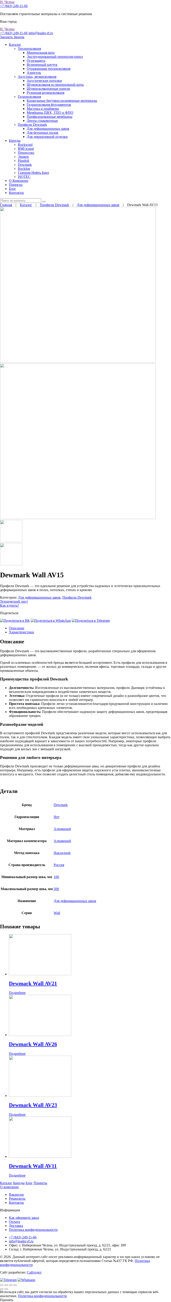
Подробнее (17, 993)
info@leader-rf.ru (40, 33)
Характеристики (21, 632)
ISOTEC (24, 177)
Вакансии (16, 1194)
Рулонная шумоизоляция (45, 92)
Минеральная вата (41, 52)
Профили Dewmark (32, 124)
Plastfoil (23, 160)
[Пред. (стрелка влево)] (2, 1289)
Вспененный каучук (42, 64)
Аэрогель (34, 72)
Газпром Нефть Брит (33, 173)
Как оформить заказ (24, 1218)
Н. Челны (7, 2)
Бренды (14, 140)
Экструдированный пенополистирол (55, 56)
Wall (57, 913)
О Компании (18, 181)
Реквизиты (17, 1198)
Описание (16, 628)
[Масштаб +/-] (15, 1285)
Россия (59, 865)
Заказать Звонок (12, 37)
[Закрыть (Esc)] (2, 1285)
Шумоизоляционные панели (48, 88)
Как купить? (9, 605)
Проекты (15, 185)
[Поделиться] (6, 1285)
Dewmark (25, 165)
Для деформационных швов (48, 128)
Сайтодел (34, 1272)
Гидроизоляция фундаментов (49, 104)
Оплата (14, 1222)
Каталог (15, 44)
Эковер (23, 156)
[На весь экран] (10, 1285)
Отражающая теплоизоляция (48, 68)
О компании (9, 1187)
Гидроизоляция (29, 96)
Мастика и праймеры (43, 108)
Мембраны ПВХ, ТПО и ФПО (50, 112)
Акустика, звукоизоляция (37, 76)
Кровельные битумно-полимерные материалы (62, 100)
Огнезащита (36, 60)
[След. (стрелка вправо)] (6, 1289)
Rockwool (25, 144)
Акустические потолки (44, 80)
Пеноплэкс (26, 152)
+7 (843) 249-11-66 (14, 6)
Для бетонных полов (42, 132)
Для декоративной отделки (47, 136)
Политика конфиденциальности (33, 1230)
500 (56, 889)
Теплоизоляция (29, 48)
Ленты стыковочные (42, 120)
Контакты (16, 193)
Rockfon (24, 169)
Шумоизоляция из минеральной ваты (55, 84)
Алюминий (62, 829)
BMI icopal (26, 148)
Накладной (62, 853)
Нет (56, 817)
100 (56, 877)
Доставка (16, 1226)
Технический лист (14, 601)
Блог (12, 189)
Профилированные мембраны (49, 116)
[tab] (90, 628)
